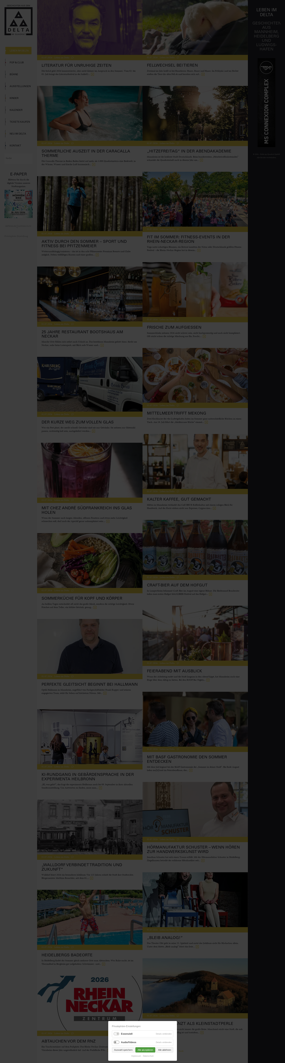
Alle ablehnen (164, 1050)
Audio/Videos (128, 1042)
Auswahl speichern (123, 1050)
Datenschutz (148, 1056)
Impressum (136, 1056)
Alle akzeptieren (145, 1050)
